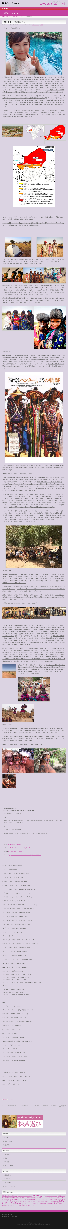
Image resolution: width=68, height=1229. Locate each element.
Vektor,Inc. (42, 1224)
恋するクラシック (55, 1201)
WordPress (26, 1224)
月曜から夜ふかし (35, 1203)
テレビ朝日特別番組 (28, 1199)
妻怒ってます (48, 1201)
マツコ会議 (32, 1201)
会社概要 (7, 1137)
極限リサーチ (47, 1203)
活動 (6, 1158)
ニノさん (11, 1099)
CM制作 (23, 1196)
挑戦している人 (35, 24)
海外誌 (51, 1203)
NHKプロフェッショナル (51, 1196)
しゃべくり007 (26, 1197)
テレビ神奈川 (38, 1199)
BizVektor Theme (34, 1224)
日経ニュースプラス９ (26, 1203)
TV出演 (41, 24)
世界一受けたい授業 (40, 1201)
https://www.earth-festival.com (14, 844)
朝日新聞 (42, 1203)
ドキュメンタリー (45, 1199)
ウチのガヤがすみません (51, 1197)
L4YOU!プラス (28, 1196)
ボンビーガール (25, 1201)
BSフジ (15, 1196)
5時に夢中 (5, 1196)
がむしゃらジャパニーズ (17, 1197)
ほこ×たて (39, 1197)
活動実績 (7, 1145)
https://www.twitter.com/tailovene (15, 851)
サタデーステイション (7, 1199)
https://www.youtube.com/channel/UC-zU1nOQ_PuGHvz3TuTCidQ (25, 855)
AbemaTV (11, 1196)
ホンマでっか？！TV (16, 1201)
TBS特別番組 (9, 1197)
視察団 (5, 1205)
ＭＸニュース (30, 1205)
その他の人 (33, 1197)
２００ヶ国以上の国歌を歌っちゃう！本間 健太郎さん (15, 1105)
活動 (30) (7, 1178)
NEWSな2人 (39, 1195)
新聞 (20, 1203)
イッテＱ (43, 1197)
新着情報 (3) (8, 1175)
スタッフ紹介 (8, 1141)
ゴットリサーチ (61, 1197)
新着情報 (7, 1154)
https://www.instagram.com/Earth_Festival (20, 847)
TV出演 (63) (8, 1182)
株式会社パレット (10, 3)
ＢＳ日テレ (22, 1205)
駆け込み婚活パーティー (13, 1205)
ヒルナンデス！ (57, 1199)
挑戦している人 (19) (10, 1186)
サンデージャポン (17, 1199)
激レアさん (58, 1203)
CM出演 (19, 1196)
